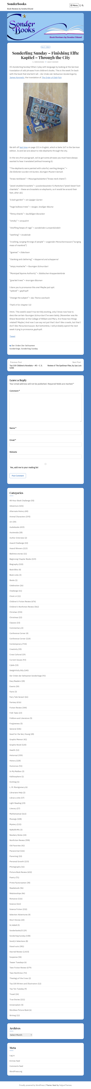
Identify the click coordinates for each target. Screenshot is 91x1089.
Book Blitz (14, 569)
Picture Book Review (18, 872)
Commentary (15, 628)
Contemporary (16, 644)
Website (13, 452)
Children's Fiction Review (20, 601)
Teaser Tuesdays (17, 962)
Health (12, 750)
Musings (13, 819)
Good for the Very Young (20, 734)
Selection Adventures (19, 914)
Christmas (14, 617)
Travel (12, 994)
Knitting (13, 782)
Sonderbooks (16, 4)
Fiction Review (16, 707)
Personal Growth (17, 861)
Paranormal (15, 851)
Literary (13, 808)
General (13, 729)
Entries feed (15, 1061)
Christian (13, 612)
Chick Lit (13, 596)
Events (12, 686)
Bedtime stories (16, 554)
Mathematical (15, 814)
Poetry (12, 877)
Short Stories (15, 920)
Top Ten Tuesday (17, 989)
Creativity (14, 649)
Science (13, 904)
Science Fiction (16, 909)
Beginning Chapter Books (20, 559)
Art (11, 522)
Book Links (14, 575)
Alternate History (17, 511)
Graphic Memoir (16, 739)
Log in (12, 1055)
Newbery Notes (16, 835)
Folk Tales (14, 713)
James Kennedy (17, 77)
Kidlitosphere (15, 776)
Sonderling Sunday (29, 349)
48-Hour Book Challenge (20, 500)
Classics (13, 623)
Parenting (14, 856)
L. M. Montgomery (17, 787)
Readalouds (15, 888)
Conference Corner (18, 633)
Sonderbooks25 (16, 930)
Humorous (14, 766)
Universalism (15, 1005)
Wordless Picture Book (19, 1010)
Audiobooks (14, 527)
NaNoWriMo (15, 829)
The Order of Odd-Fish (51, 77)
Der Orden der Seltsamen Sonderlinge (26, 676)
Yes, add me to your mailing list (24, 467)
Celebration (14, 585)
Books (12, 580)
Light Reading (15, 803)
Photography (15, 867)
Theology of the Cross (19, 978)
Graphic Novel (15, 745)
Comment (15, 391)
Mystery (13, 824)
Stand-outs (14, 946)
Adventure (14, 506)
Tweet (12, 336)
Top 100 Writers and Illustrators (23, 983)
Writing (13, 1015)
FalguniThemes (65, 1085)
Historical (14, 755)
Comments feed (16, 1066)
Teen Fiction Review (18, 967)
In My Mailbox (15, 771)
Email (13, 440)
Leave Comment (52, 62)
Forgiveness (15, 723)
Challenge (14, 591)
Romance (13, 898)
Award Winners (16, 548)
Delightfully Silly (17, 670)
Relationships (15, 893)
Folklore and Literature (19, 718)
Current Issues (16, 660)
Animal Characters (17, 516)
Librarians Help (16, 792)
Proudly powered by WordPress (32, 1085)
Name (13, 428)
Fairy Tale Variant (17, 697)
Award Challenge (17, 543)
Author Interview (17, 538)
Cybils (12, 665)
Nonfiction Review (17, 840)
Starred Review (16, 952)
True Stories (15, 999)
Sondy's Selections (17, 941)
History (13, 760)
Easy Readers (15, 681)
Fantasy (13, 702)
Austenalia (14, 532)
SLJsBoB (13, 925)
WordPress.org (16, 1071)
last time (24, 147)
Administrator (39, 62)
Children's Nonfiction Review (22, 607)
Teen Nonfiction (16, 973)
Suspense (14, 957)
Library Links (15, 798)
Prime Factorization (18, 882)
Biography (14, 564)
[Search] (83, 5)
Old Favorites (15, 845)
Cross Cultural (16, 654)
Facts (12, 691)
